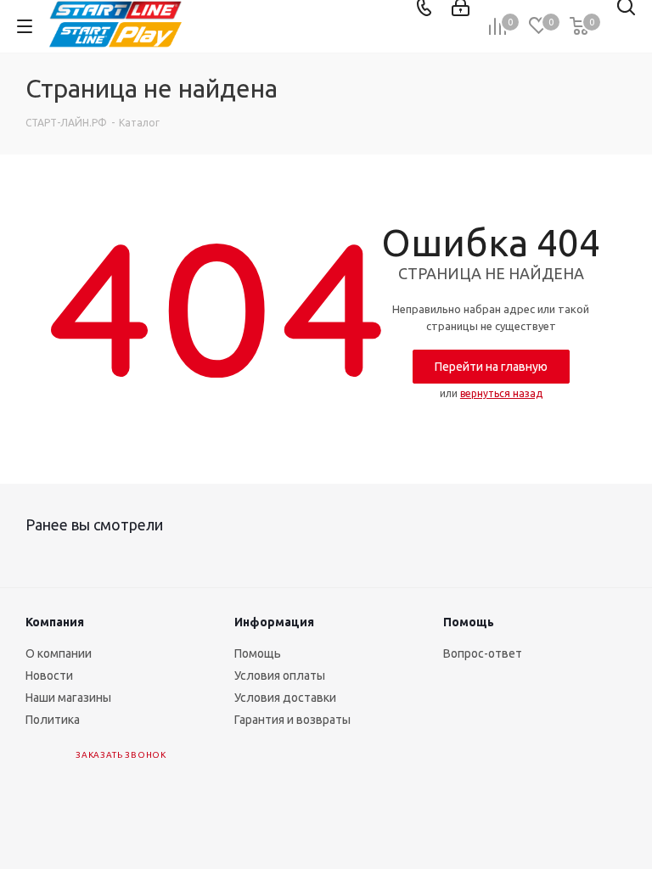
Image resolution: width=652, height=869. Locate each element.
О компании (58, 653)
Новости (49, 675)
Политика (52, 719)
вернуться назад (501, 393)
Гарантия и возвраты (292, 719)
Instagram (196, 772)
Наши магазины (68, 697)
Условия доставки (285, 697)
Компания (54, 622)
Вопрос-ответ (482, 653)
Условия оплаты (279, 675)
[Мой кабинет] (460, 7)
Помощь (257, 653)
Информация (274, 622)
